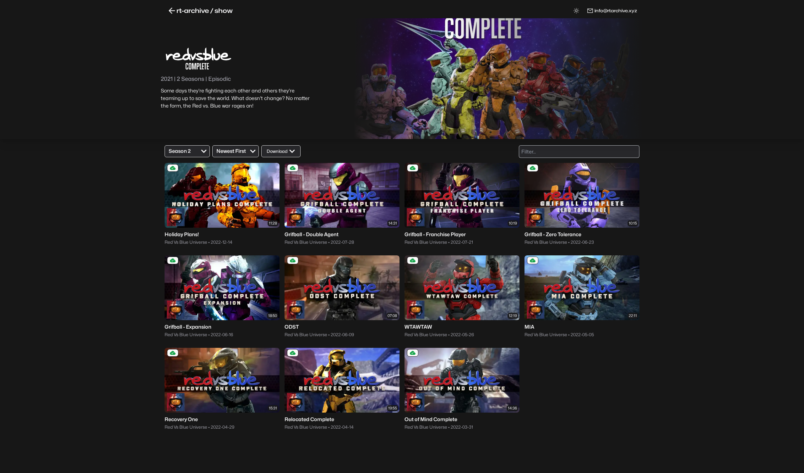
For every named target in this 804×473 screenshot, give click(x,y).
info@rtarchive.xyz (616, 10)
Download (277, 151)
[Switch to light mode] (576, 10)
